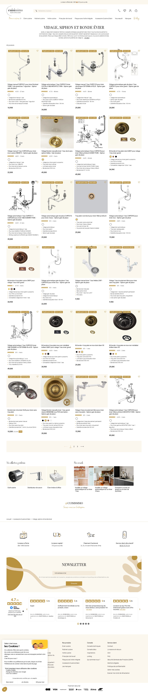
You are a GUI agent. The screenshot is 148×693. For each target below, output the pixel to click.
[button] (136, 10)
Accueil (9, 519)
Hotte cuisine (51, 18)
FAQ (108, 656)
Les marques (66, 666)
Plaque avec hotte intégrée (84, 18)
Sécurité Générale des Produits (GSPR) (120, 660)
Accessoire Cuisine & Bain (103, 18)
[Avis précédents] (26, 609)
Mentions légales (113, 663)
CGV (109, 653)
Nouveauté (118, 18)
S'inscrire (74, 583)
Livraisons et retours (114, 649)
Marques (128, 18)
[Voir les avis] (23, 91)
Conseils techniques (93, 646)
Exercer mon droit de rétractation (118, 673)
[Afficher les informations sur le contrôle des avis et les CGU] (23, 611)
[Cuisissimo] (15, 11)
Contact (110, 646)
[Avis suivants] (139, 609)
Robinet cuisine (40, 18)
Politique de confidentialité (116, 666)
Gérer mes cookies (113, 670)
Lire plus (86, 38)
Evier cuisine (66, 646)
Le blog (89, 656)
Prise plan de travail (65, 18)
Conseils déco (91, 649)
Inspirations (91, 653)
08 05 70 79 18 (125, 546)
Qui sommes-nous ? (93, 660)
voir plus (89, 609)
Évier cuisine (28, 18)
